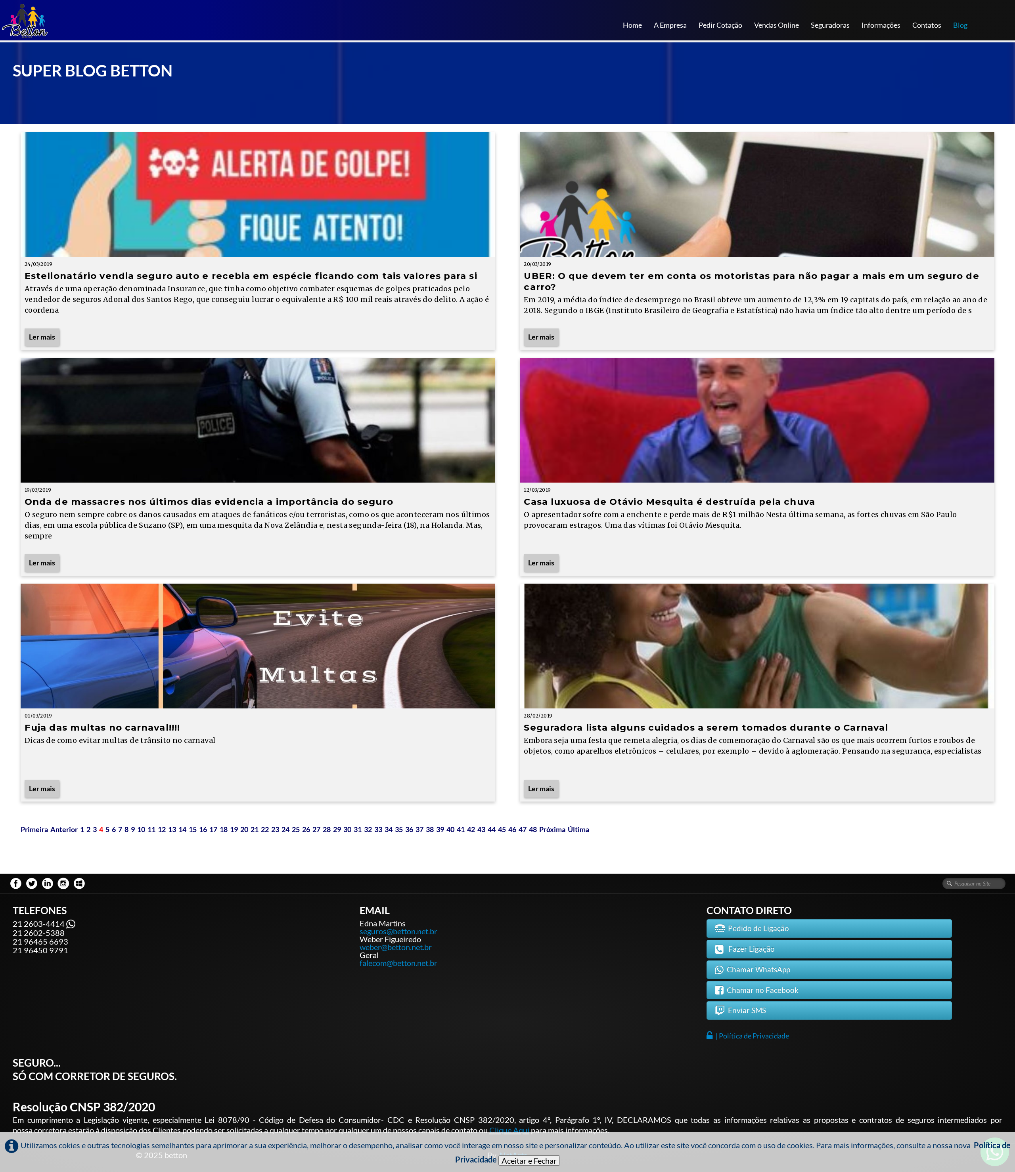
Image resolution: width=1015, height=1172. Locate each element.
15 (193, 829)
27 (316, 829)
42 (471, 829)
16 (203, 829)
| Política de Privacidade (752, 1035)
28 (327, 829)
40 (450, 829)
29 (337, 829)
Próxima (552, 829)
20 (244, 829)
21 (255, 829)
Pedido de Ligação (758, 928)
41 (461, 829)
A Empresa (670, 25)
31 (358, 829)
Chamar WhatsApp (758, 969)
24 (285, 829)
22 (265, 829)
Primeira (34, 829)
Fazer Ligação (751, 948)
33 (378, 829)
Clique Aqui (509, 1130)
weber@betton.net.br (396, 947)
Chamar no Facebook (763, 989)
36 (409, 829)
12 (162, 829)
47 (523, 829)
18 (224, 829)
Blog (960, 25)
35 (399, 829)
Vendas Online (776, 25)
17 (213, 829)
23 (275, 829)
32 (368, 829)
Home (632, 25)
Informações (881, 25)
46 (512, 829)
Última (578, 829)
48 (533, 829)
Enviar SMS (747, 1010)
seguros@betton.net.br (398, 931)
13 (172, 829)
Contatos (926, 25)
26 (306, 829)
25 (296, 829)
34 (389, 829)
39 (440, 829)
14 (182, 829)
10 (141, 829)
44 (492, 829)
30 (347, 829)
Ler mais (42, 336)
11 (151, 829)
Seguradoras (830, 25)
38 (430, 829)
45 (502, 829)
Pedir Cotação (720, 25)
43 (481, 829)
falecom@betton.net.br (398, 963)
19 (234, 829)
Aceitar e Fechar (529, 1160)
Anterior (64, 829)
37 (419, 829)
